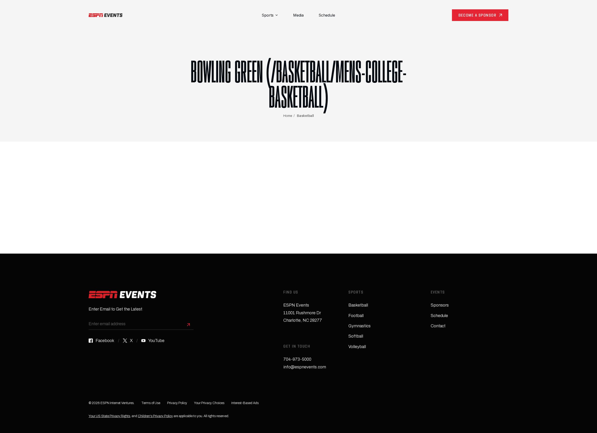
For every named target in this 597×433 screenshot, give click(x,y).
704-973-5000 (297, 359)
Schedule (327, 15)
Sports (268, 15)
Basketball (305, 116)
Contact (438, 326)
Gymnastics (359, 326)
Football (356, 315)
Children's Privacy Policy (155, 416)
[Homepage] (105, 15)
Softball (355, 336)
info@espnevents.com (304, 367)
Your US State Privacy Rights (109, 416)
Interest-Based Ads (245, 403)
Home (287, 116)
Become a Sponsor (477, 15)
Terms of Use (150, 403)
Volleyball (357, 346)
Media (298, 15)
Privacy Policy (177, 403)
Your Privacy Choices (209, 403)
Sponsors (440, 305)
